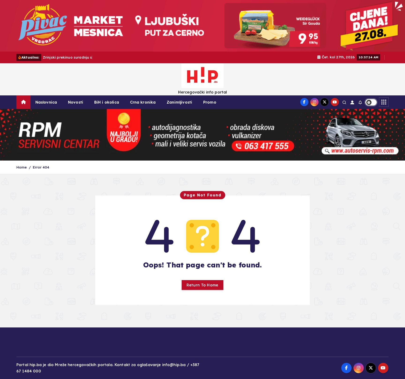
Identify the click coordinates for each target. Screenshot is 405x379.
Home (21, 167)
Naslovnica (46, 102)
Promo (209, 102)
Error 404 (41, 167)
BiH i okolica (106, 102)
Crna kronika (143, 102)
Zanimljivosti (179, 102)
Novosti (75, 102)
